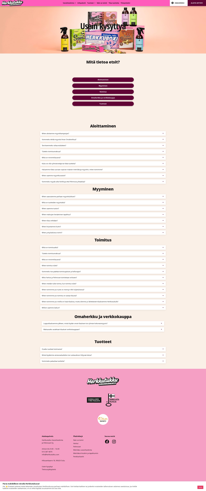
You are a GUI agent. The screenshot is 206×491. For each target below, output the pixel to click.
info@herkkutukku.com (50, 454)
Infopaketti (81, 3)
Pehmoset (77, 447)
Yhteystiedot (125, 3)
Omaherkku (179, 3)
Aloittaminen (103, 80)
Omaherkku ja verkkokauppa (103, 98)
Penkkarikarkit (78, 456)
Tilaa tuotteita (114, 3)
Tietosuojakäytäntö (49, 469)
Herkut (75, 443)
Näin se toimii (102, 3)
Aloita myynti (197, 3)
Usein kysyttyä (47, 466)
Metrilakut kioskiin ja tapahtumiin (85, 453)
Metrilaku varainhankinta (82, 450)
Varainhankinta (68, 3)
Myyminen (103, 86)
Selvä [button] (200, 487)
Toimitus (103, 92)
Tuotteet (90, 3)
